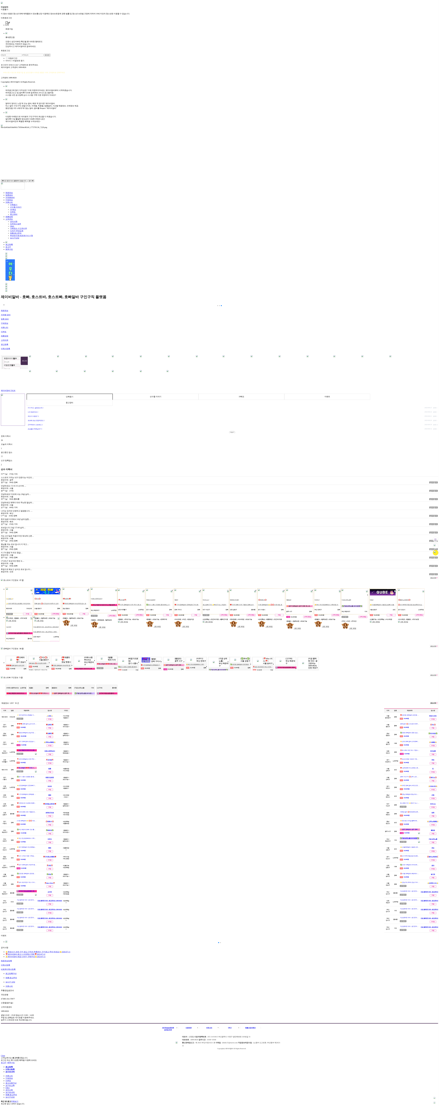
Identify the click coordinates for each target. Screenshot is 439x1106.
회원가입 (9, 249)
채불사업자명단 (250, 1028)
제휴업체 (9, 217)
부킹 (433, 760)
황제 (49, 848)
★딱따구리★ (50, 812)
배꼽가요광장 (50, 777)
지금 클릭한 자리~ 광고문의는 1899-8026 (49, 900)
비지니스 (433, 804)
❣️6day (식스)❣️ (50, 883)
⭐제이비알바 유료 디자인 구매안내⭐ (25, 957)
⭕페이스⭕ (433, 777)
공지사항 (13, 222)
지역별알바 (10, 197)
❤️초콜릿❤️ (50, 733)
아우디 (50, 839)
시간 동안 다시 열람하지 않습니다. (14, 181)
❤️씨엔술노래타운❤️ (49, 804)
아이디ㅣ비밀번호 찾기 (14, 61)
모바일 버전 (168, 1030)
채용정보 (9, 193)
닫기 (30, 181)
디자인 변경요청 (16, 231)
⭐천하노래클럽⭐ (50, 742)
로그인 (8, 247)
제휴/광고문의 (15, 233)
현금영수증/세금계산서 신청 (21, 236)
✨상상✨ (50, 716)
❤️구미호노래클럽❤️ (49, 856)
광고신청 (433, 578)
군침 (433, 795)
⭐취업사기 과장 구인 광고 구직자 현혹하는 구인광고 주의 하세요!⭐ (37, 952)
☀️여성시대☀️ (432, 786)
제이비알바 (8, 390)
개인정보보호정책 (168, 1028)
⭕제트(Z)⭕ (50, 821)
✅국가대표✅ (432, 733)
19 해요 (13, 209)
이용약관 (189, 1028)
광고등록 (9, 244)
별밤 (49, 795)
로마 (433, 865)
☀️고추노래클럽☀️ (433, 821)
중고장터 (13, 214)
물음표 (433, 830)
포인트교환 (10, 1085)
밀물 (49, 768)
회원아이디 (10, 358)
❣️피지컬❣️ (50, 760)
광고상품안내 (10, 1083)
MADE (50, 786)
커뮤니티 (9, 202)
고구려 (50, 892)
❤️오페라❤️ (50, 724)
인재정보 (9, 200)
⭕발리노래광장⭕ (433, 856)
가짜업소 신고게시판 (18, 228)
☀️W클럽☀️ (433, 742)
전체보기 (14, 1101)
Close (3, 1056)
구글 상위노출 (433, 839)
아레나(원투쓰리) (49, 751)
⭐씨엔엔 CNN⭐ (432, 883)
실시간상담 (14, 238)
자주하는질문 (15, 224)
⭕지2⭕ (433, 724)
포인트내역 (10, 1092)
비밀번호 (9, 365)
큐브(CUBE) (433, 716)
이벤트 (13, 212)
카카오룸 (433, 751)
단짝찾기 (13, 205)
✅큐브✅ (50, 874)
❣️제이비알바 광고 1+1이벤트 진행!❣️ (25, 954)
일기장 (433, 874)
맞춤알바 (9, 195)
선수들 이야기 (15, 207)
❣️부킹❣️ (50, 865)
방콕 (433, 812)
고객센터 (9, 219)
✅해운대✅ (50, 830)
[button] (217, 305)
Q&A (12, 226)
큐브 (433, 848)
